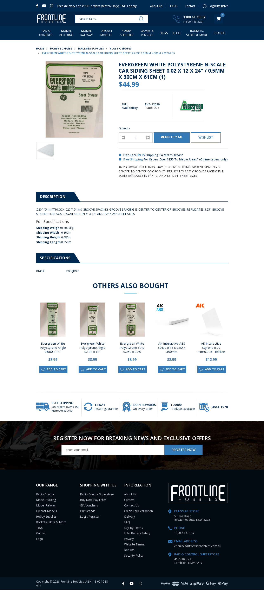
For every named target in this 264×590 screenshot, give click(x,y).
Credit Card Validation (138, 511)
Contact (190, 6)
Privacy (129, 539)
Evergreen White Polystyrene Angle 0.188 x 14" (92, 347)
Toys (164, 33)
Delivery (129, 516)
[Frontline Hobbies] (51, 19)
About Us (156, 6)
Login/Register (89, 516)
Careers (129, 500)
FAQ (127, 522)
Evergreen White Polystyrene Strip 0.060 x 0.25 (132, 347)
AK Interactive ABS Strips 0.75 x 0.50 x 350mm (171, 347)
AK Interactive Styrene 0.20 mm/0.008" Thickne (211, 347)
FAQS (173, 6)
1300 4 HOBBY (194, 17)
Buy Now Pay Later (93, 500)
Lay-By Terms (133, 528)
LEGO (176, 33)
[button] (206, 137)
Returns (129, 550)
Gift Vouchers (89, 505)
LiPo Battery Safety (137, 533)
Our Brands (87, 511)
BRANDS (219, 33)
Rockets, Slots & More (197, 33)
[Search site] (141, 19)
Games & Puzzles (147, 33)
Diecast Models (106, 33)
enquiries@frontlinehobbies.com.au (197, 546)
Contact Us (131, 505)
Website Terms (134, 544)
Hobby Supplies (126, 33)
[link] (38, 6)
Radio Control (46, 33)
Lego (39, 539)
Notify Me (173, 137)
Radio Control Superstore (97, 494)
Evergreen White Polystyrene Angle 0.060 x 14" (53, 347)
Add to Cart (56, 369)
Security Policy (133, 555)
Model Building (66, 33)
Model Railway (86, 33)
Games (41, 533)
